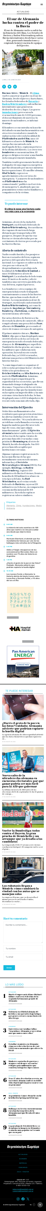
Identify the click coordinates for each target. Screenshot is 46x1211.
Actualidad (23, 12)
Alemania (10, 505)
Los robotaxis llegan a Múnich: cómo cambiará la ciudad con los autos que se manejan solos (20, 890)
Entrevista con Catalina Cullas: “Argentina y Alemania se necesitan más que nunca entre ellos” (25, 1031)
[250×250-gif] (20, 600)
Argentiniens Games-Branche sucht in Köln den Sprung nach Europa (25, 1097)
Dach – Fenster (23, 1172)
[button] (42, 4)
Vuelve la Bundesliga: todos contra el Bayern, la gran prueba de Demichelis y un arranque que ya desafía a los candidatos (22, 836)
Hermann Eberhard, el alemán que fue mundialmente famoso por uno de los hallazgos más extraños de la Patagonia (24, 541)
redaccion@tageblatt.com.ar (23, 1189)
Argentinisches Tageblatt (16, 1205)
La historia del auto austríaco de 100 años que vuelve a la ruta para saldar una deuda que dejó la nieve (23, 530)
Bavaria (33, 101)
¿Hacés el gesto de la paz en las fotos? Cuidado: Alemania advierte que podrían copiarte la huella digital (24, 565)
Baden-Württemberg (14, 104)
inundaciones (10, 112)
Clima (18, 505)
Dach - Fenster (13, 1093)
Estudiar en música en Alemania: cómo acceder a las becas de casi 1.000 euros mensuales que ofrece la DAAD (26, 1047)
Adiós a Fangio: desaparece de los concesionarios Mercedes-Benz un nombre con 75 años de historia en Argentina (22, 553)
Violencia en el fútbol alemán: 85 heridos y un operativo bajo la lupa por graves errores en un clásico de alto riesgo (25, 1015)
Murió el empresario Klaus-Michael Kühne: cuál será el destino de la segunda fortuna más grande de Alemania (25, 998)
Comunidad (12, 1026)
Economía (23, 1159)
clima (36, 93)
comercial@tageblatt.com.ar (23, 1191)
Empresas (23, 1163)
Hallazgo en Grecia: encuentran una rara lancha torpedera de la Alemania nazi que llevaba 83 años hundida (25, 1112)
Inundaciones (28, 505)
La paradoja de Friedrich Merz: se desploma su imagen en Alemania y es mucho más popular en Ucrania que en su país (24, 1129)
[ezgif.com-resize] (20, 629)
